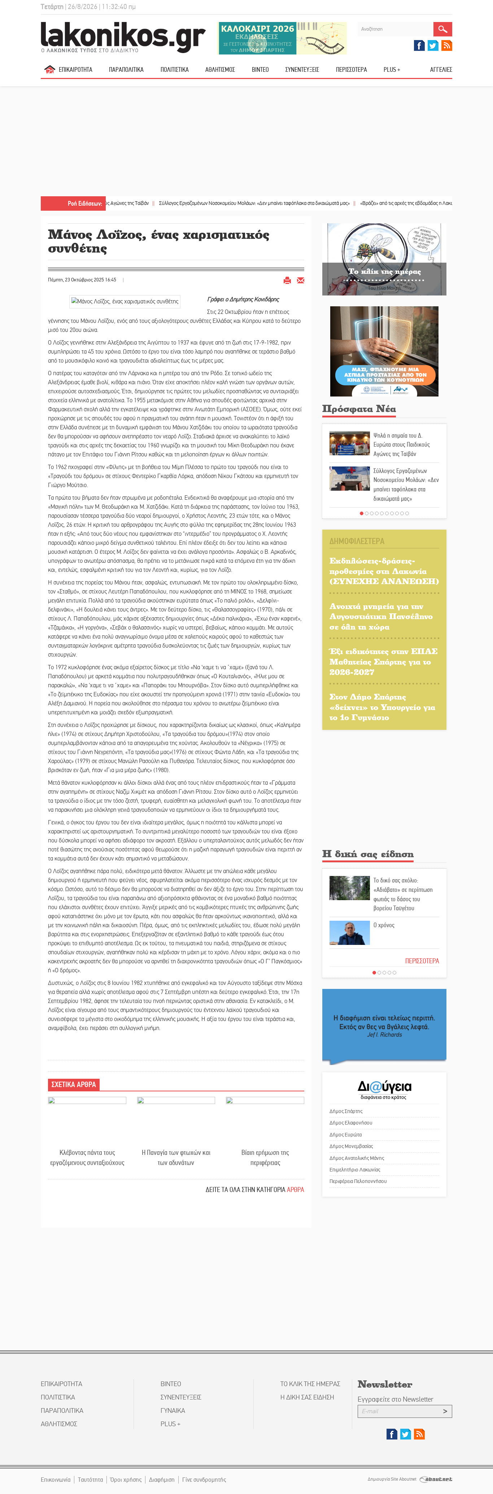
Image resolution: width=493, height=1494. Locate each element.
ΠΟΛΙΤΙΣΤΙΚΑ (175, 70)
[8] (397, 513)
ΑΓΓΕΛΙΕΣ (441, 70)
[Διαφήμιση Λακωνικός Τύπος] (384, 1027)
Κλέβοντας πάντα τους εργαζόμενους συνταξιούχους (87, 1157)
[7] (392, 513)
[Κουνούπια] (384, 351)
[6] (387, 513)
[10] (407, 513)
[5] (382, 513)
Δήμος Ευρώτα (346, 1134)
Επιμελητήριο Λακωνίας (355, 1169)
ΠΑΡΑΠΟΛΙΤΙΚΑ (126, 70)
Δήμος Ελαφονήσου (351, 1123)
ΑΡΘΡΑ (295, 1190)
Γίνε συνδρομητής (204, 1480)
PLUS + (392, 70)
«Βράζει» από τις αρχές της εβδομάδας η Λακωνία (377, 203)
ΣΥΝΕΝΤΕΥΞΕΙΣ (302, 70)
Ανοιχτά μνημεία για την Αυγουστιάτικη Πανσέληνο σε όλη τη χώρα (381, 616)
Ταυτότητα (90, 1480)
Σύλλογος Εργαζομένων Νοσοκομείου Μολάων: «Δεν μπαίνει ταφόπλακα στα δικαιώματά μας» (221, 203)
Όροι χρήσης (125, 1480)
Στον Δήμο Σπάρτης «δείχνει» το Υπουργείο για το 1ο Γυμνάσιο (382, 707)
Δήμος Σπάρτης (346, 1111)
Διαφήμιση (162, 1480)
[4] (377, 513)
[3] (372, 513)
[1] (361, 513)
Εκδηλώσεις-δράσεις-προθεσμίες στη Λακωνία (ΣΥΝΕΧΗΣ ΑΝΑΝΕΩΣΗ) (384, 571)
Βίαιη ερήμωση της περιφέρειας (265, 1157)
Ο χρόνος (384, 925)
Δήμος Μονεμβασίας (351, 1146)
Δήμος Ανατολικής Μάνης (357, 1158)
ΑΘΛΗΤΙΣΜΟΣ (220, 70)
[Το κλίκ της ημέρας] (384, 259)
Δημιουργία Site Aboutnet (393, 1479)
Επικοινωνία (55, 1480)
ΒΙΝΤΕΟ (260, 70)
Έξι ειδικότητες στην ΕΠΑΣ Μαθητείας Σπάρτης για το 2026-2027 (383, 661)
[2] (366, 513)
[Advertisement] (246, 142)
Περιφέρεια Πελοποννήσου (358, 1181)
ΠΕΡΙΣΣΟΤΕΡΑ (422, 961)
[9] (402, 513)
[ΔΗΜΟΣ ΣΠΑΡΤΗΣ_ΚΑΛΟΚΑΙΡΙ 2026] (282, 38)
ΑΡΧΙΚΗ (50, 72)
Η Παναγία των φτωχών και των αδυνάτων (176, 1157)
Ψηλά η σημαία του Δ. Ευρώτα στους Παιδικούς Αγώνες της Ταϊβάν (402, 444)
